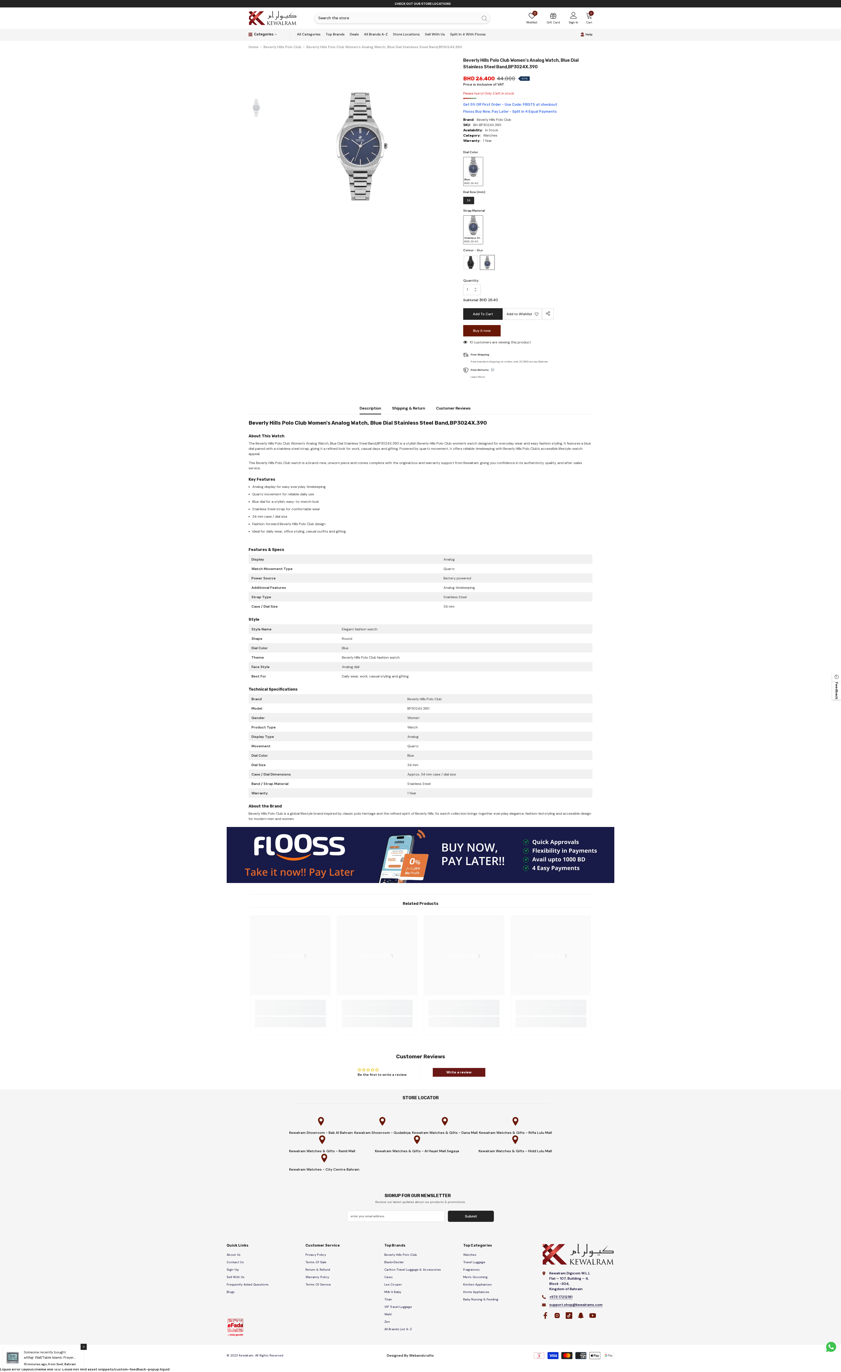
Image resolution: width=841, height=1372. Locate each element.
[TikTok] (472, 711)
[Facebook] (453, 711)
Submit (472, 692)
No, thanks (474, 722)
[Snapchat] (481, 711)
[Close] (523, 634)
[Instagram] (462, 711)
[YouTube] (490, 711)
